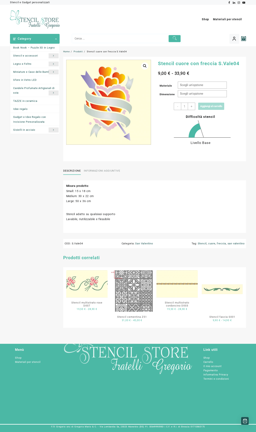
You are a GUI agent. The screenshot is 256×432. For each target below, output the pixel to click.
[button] (144, 66)
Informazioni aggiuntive (102, 170)
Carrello (208, 361)
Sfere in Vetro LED (25, 79)
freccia (221, 243)
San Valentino (144, 243)
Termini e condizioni (216, 378)
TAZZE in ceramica (25, 100)
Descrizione (72, 170)
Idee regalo (20, 108)
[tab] (73, 170)
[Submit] (175, 38)
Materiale (166, 85)
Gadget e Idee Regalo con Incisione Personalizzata (29, 119)
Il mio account (212, 366)
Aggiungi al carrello (211, 106)
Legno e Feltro (22, 63)
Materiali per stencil (28, 361)
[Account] (234, 39)
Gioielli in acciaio (24, 129)
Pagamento (210, 370)
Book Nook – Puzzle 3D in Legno (34, 47)
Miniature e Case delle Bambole (33, 71)
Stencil (202, 243)
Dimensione (167, 94)
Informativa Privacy (215, 374)
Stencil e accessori (25, 55)
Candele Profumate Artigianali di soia (34, 90)
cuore (211, 243)
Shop (18, 357)
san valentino (236, 243)
